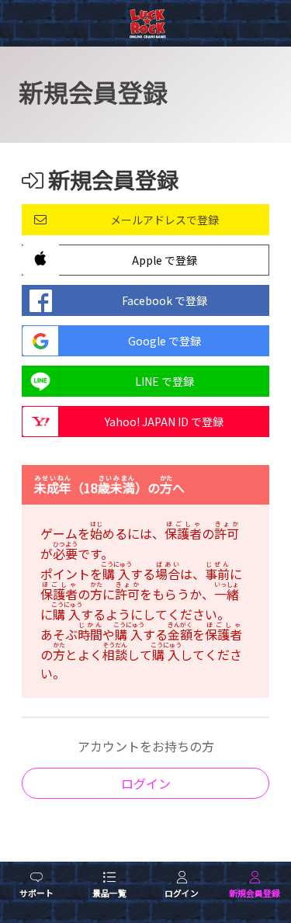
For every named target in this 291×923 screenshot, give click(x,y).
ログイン (146, 783)
